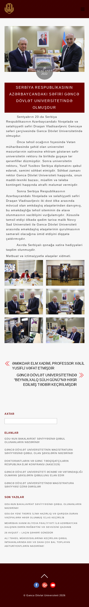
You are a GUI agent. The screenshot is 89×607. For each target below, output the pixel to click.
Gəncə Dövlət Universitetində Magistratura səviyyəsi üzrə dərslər (39, 485)
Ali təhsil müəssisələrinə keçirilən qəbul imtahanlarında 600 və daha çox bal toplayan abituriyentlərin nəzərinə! (37, 542)
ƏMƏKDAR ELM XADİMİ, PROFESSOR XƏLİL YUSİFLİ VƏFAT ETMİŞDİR (48, 366)
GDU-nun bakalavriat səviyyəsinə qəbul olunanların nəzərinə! (35, 440)
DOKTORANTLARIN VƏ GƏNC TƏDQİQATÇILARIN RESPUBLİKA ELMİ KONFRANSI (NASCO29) (37, 463)
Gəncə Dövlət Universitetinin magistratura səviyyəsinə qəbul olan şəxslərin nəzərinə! (39, 451)
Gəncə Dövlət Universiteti (42, 595)
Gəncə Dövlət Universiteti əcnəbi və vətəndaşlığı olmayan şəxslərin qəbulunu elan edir (44, 474)
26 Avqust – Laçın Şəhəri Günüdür (29, 532)
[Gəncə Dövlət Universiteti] (9, 11)
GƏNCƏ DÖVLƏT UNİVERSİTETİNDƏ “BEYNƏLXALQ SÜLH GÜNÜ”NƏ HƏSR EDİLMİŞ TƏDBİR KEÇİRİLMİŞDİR (45, 379)
